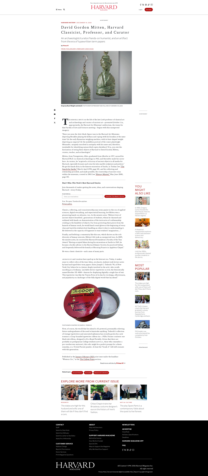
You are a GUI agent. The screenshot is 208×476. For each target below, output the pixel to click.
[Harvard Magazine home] (104, 8)
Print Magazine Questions (64, 455)
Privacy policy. (67, 204)
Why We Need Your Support (98, 449)
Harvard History (68, 22)
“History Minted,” (103, 174)
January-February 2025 (79, 49)
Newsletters (128, 425)
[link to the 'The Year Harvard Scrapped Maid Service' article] (143, 245)
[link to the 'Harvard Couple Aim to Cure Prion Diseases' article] (143, 276)
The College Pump (87, 359)
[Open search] (64, 9)
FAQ (124, 445)
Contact (60, 425)
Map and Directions (95, 427)
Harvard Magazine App (132, 441)
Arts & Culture (126, 402)
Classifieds (125, 432)
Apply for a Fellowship (63, 438)
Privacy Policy (93, 430)
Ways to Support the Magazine (99, 446)
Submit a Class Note (62, 430)
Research (64, 402)
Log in (140, 9)
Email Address (66, 194)
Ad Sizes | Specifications (130, 434)
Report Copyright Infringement (143, 472)
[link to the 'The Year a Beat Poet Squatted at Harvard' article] (143, 201)
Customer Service (64, 444)
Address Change (61, 446)
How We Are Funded (96, 441)
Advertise (127, 429)
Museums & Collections (101, 372)
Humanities (88, 372)
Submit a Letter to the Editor (65, 436)
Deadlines (125, 437)
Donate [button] (148, 9)
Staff (57, 427)
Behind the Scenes (95, 438)
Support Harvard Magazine (102, 435)
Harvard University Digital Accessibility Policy (120, 472)
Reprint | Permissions (63, 449)
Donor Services (61, 452)
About (92, 425)
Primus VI (65, 45)
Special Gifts (93, 444)
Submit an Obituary (62, 433)
